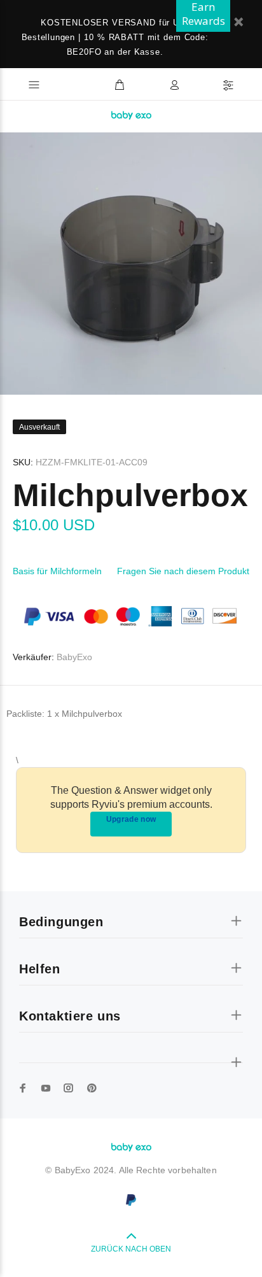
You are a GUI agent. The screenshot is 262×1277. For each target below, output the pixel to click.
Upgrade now (131, 819)
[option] (131, 263)
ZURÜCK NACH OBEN (131, 1249)
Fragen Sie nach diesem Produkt (183, 571)
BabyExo (74, 657)
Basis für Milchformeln (57, 571)
